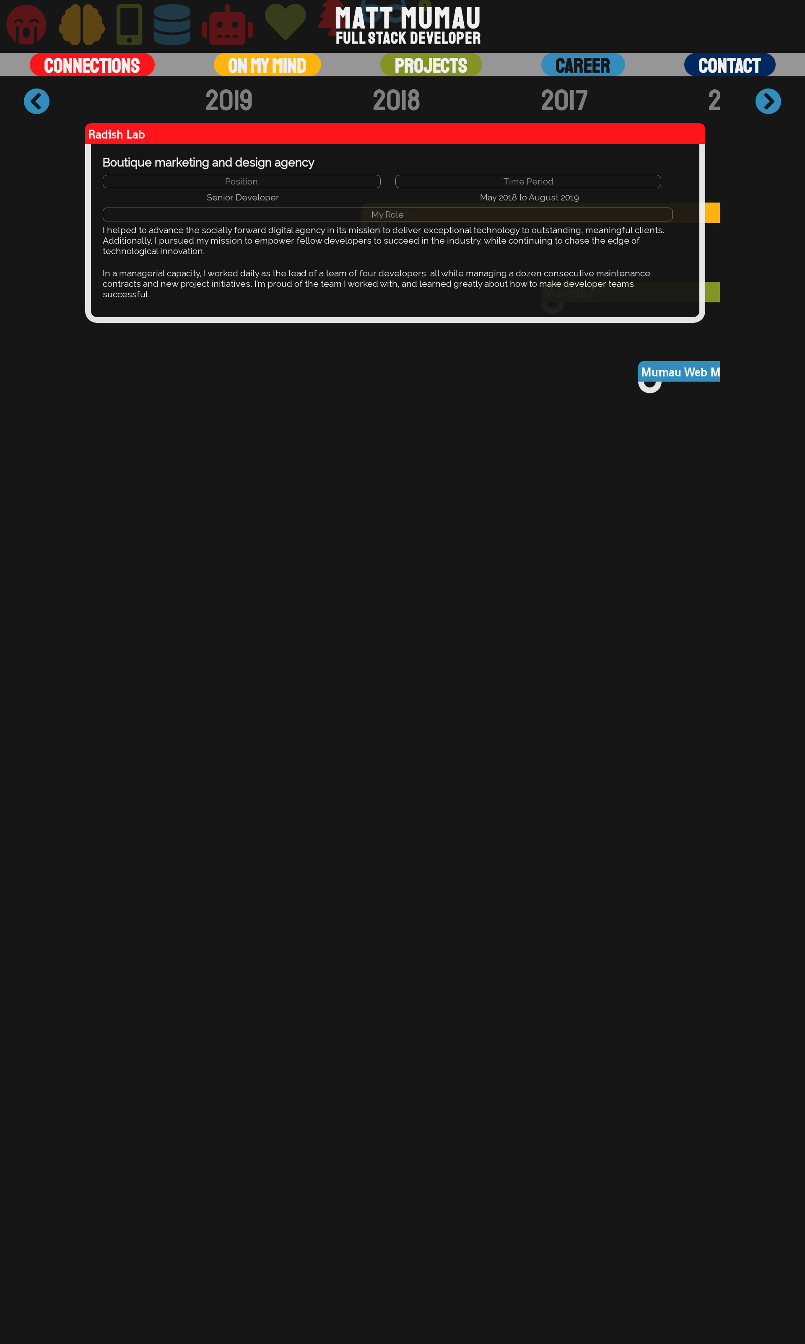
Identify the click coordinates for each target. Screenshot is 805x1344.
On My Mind (267, 66)
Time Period (528, 181)
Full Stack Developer (408, 38)
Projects (431, 66)
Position (241, 181)
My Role (387, 214)
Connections (92, 66)
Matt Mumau (408, 18)
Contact (730, 66)
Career (583, 66)
